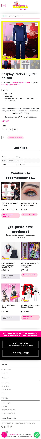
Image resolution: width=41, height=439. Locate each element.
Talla (4, 126)
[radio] (3, 129)
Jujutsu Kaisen (24, 82)
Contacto (4, 373)
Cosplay (4, 85)
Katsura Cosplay (15, 434)
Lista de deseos (6, 389)
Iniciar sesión (5, 383)
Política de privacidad (8, 413)
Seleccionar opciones (8, 215)
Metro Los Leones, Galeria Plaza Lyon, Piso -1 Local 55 (18, 423)
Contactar (33, 436)
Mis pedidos (5, 386)
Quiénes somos (6, 369)
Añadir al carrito (15, 138)
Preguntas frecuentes (8, 409)
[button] (36, 24)
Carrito (3, 393)
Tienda (3, 16)
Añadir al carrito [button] (29, 214)
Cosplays (14, 82)
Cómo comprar (6, 403)
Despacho (4, 406)
